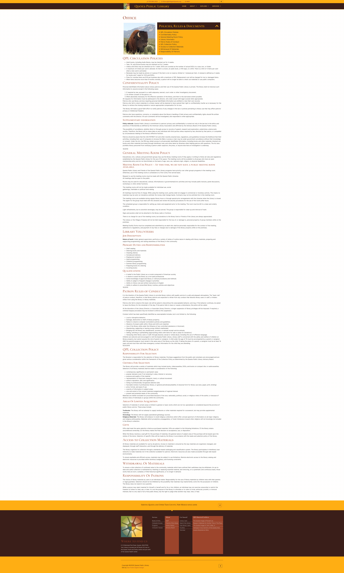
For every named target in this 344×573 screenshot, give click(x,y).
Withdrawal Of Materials (170, 49)
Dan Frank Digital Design (135, 567)
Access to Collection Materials (172, 47)
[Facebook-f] (220, 505)
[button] (216, 26)
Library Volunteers (167, 39)
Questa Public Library (152, 6)
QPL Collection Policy (169, 44)
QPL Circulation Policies (169, 32)
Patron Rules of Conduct (170, 42)
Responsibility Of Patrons (170, 51)
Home (184, 6)
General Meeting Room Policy (172, 37)
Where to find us (134, 541)
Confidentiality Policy (169, 34)
